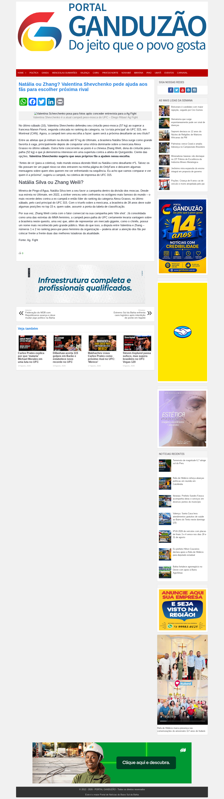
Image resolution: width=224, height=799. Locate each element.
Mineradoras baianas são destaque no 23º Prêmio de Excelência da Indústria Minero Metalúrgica (187, 159)
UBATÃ (158, 73)
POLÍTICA (34, 73)
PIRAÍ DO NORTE (110, 73)
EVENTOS (169, 73)
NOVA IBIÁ (126, 73)
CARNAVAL (182, 73)
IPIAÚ (149, 73)
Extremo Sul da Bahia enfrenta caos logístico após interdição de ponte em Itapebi (129, 314)
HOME (21, 73)
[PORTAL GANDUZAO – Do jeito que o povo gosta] (112, 28)
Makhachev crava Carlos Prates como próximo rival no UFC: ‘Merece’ (101, 357)
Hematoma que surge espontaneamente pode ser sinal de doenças (188, 122)
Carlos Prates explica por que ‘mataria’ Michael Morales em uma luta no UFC (31, 357)
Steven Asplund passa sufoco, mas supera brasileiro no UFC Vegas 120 (137, 357)
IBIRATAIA (138, 73)
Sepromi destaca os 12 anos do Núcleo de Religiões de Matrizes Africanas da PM (186, 134)
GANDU (45, 73)
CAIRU (96, 73)
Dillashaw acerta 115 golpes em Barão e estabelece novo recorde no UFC (65, 357)
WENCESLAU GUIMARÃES (64, 73)
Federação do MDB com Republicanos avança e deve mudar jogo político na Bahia (40, 314)
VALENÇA (85, 73)
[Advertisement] (112, 60)
